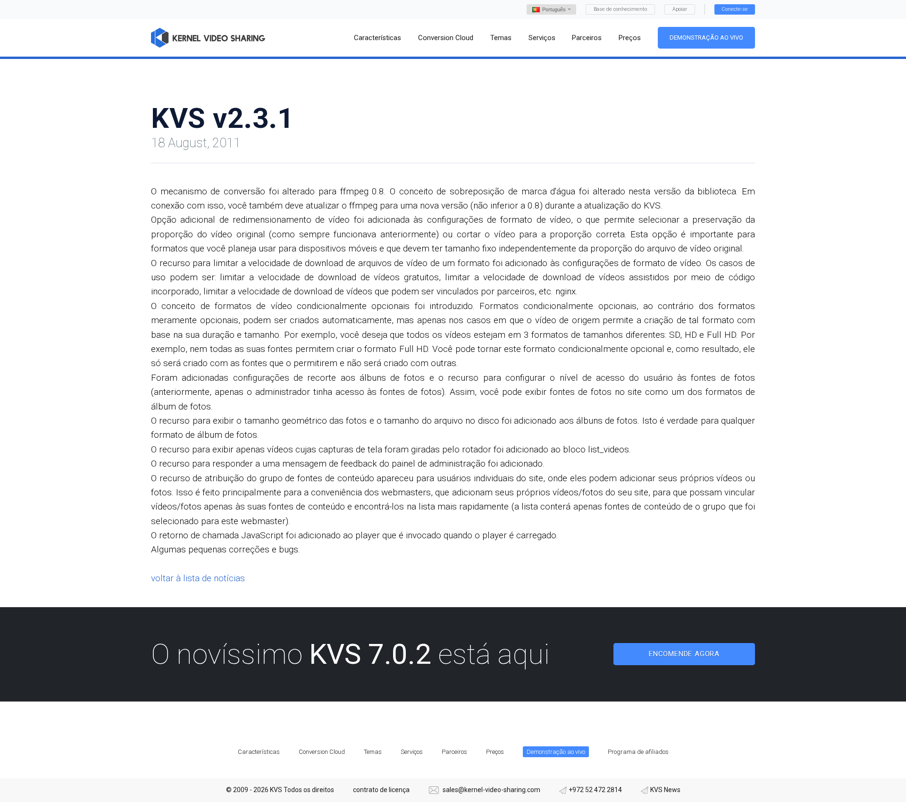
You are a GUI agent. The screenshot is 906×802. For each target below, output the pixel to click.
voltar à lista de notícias (198, 578)
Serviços (412, 751)
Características (259, 751)
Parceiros (454, 751)
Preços (495, 751)
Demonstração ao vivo (706, 37)
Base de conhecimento (620, 9)
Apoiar (679, 9)
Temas (373, 751)
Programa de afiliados (638, 751)
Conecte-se (734, 9)
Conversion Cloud (322, 751)
